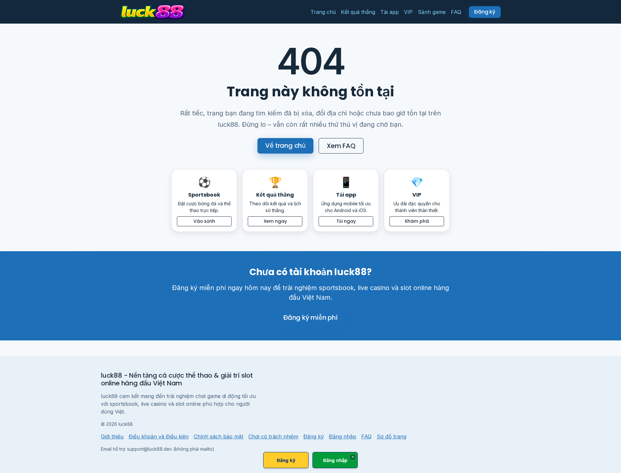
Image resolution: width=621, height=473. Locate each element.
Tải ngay (346, 221)
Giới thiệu (112, 436)
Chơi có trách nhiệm (273, 436)
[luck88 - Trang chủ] (152, 12)
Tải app (389, 12)
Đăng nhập (342, 436)
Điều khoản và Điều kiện (159, 436)
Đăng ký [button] (485, 12)
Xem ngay (275, 221)
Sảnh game (432, 12)
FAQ (456, 12)
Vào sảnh (204, 221)
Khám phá (417, 221)
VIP (408, 12)
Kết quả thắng (358, 12)
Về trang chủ (285, 145)
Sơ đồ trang (391, 436)
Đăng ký (313, 436)
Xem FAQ (341, 145)
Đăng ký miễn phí (310, 317)
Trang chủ (323, 12)
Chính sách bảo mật (218, 436)
